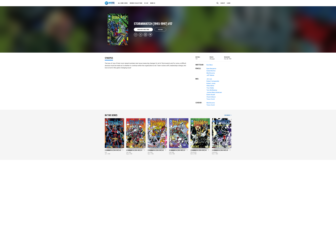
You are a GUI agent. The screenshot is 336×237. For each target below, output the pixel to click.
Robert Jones (211, 83)
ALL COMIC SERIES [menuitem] (123, 3)
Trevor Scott (211, 99)
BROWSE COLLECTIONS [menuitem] (136, 3)
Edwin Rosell (211, 94)
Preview (160, 29)
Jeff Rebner (210, 75)
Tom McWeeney (212, 90)
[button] (217, 3)
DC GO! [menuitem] (146, 3)
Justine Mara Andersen (214, 92)
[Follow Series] (145, 34)
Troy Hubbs (210, 88)
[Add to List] (140, 34)
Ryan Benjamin (211, 68)
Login (228, 3)
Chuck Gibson (211, 97)
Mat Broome (211, 73)
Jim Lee (209, 79)
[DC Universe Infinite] (110, 3)
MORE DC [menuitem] (152, 3)
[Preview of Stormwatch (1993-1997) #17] (118, 29)
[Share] (150, 34)
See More (227, 115)
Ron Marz (210, 65)
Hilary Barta (210, 85)
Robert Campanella (213, 81)
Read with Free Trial (143, 29)
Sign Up (222, 3)
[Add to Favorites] (135, 34)
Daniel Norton (211, 71)
